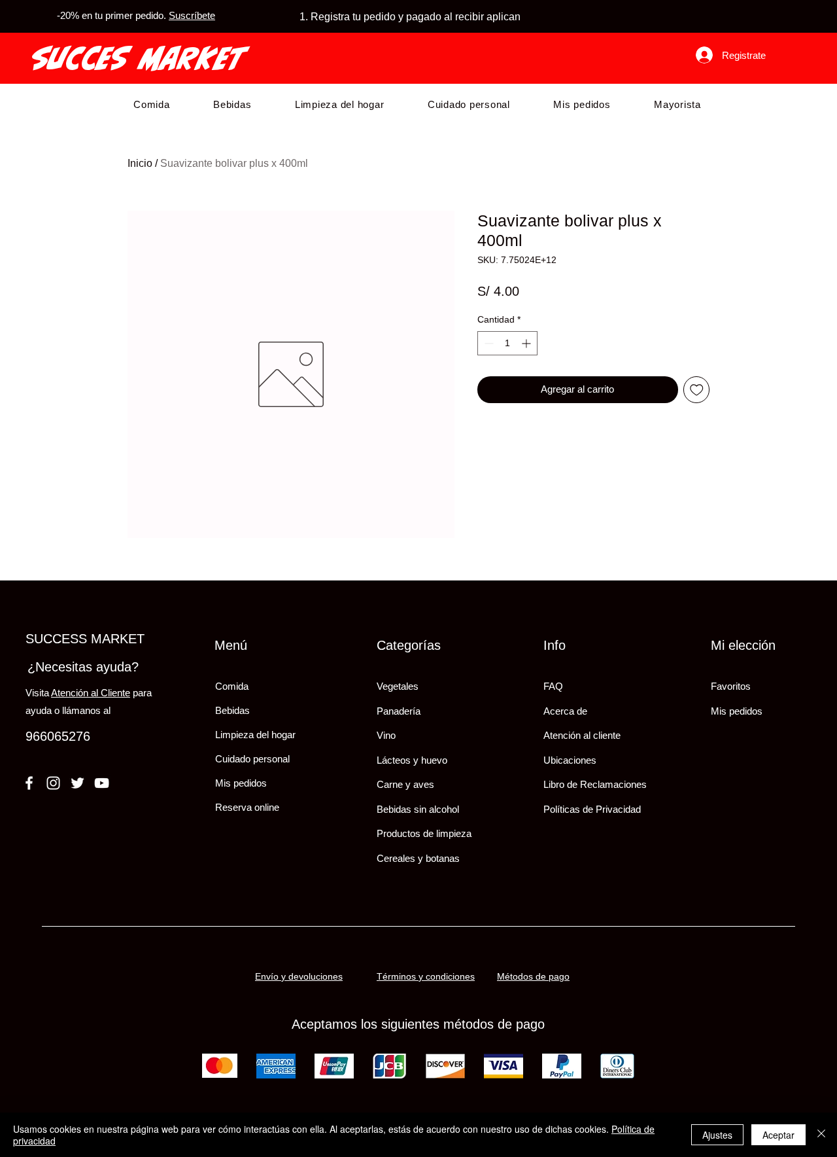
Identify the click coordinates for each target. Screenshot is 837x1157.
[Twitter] (77, 783)
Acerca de (565, 711)
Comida (231, 686)
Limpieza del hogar (255, 734)
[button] (151, 104)
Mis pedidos (241, 783)
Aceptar (778, 1134)
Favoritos (731, 686)
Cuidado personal (252, 758)
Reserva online (247, 807)
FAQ (553, 686)
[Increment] (527, 343)
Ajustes (717, 1134)
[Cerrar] (821, 1135)
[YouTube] (102, 783)
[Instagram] (53, 783)
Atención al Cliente (90, 692)
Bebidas (232, 710)
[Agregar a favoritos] (696, 389)
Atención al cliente (582, 735)
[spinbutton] (507, 343)
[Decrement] (487, 343)
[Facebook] (29, 783)
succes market (138, 58)
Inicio (140, 163)
